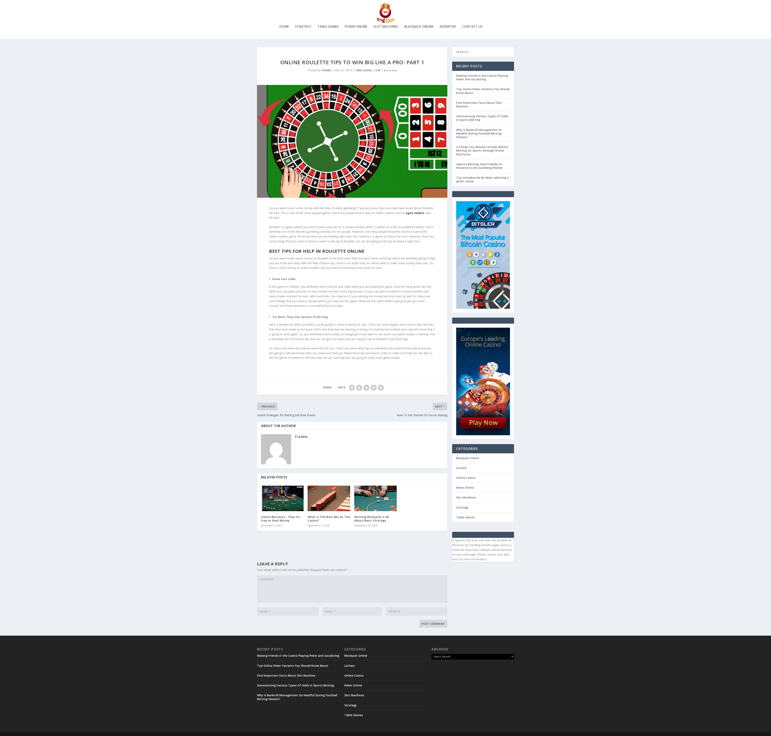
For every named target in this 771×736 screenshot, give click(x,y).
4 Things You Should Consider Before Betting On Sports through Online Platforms (482, 150)
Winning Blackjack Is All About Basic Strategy (371, 518)
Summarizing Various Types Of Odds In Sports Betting (482, 118)
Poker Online (356, 27)
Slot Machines (385, 27)
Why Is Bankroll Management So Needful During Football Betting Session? (479, 133)
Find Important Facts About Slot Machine (479, 104)
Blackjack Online (418, 27)
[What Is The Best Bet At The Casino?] (329, 498)
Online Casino (465, 478)
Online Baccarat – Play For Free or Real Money (280, 518)
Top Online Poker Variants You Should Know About (483, 91)
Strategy (303, 27)
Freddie (326, 70)
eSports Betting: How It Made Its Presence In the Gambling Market (479, 166)
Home (284, 27)
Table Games (328, 27)
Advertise (448, 27)
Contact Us (472, 27)
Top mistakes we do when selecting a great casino (482, 179)
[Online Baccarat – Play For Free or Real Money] (282, 498)
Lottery (461, 468)
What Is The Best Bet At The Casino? (329, 518)
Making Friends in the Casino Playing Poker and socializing (482, 77)
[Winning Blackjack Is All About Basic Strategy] (375, 498)
